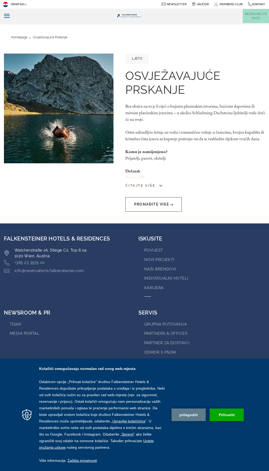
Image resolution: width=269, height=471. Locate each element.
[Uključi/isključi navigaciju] (5, 16)
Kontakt (258, 4)
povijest (153, 250)
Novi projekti (159, 259)
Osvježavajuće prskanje (50, 37)
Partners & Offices (165, 333)
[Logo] (129, 16)
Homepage (19, 37)
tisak (15, 324)
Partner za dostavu (166, 343)
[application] (134, 414)
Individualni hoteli (166, 278)
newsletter (177, 4)
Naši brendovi (160, 269)
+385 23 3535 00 (29, 262)
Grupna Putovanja (165, 324)
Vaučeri (203, 4)
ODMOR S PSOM (160, 352)
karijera (154, 287)
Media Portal (24, 333)
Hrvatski (17, 4)
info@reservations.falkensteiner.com (49, 270)
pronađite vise (151, 204)
